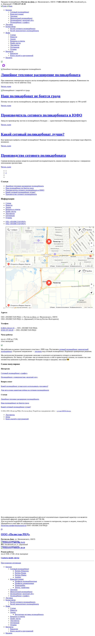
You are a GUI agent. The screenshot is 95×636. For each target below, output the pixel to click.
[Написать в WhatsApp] (47, 529)
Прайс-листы (15, 43)
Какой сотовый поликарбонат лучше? (32, 134)
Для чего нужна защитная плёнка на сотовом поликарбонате (25, 390)
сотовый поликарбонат (68, 349)
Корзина (9, 58)
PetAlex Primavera (22, 571)
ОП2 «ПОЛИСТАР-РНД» (16, 224)
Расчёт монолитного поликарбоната (24, 31)
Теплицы (13, 16)
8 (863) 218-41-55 (7, 328)
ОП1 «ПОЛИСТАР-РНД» (16, 222)
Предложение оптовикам (11, 563)
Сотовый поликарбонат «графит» (14, 373)
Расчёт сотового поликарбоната (22, 29)
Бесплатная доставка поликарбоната (29, 614)
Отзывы (13, 49)
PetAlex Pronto (20, 573)
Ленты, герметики (22, 587)
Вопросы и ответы (17, 41)
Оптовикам (14, 47)
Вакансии (14, 53)
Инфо (8, 33)
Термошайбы (20, 585)
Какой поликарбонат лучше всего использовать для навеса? (24, 386)
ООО (15, 534)
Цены (8, 417)
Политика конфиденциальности (13, 525)
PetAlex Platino (20, 575)
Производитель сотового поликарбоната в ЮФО (41, 115)
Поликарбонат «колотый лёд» (22, 20)
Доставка (9, 24)
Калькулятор (11, 27)
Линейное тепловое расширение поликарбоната (40, 75)
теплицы (38, 351)
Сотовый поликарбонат (19, 12)
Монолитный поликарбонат (21, 18)
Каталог (9, 10)
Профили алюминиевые (24, 583)
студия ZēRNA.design (64, 411)
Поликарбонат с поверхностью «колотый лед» (19, 377)
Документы (14, 45)
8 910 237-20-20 (7, 330)
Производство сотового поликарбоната (33, 155)
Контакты (9, 51)
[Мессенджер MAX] (3, 65)
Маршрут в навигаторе (10, 541)
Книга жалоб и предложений (21, 56)
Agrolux (18, 577)
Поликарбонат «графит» (20, 22)
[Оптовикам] (2, 62)
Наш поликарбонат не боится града (30, 96)
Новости (13, 37)
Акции (13, 39)
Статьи (13, 35)
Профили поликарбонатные (26, 581)
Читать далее (6, 86)
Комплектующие (17, 14)
